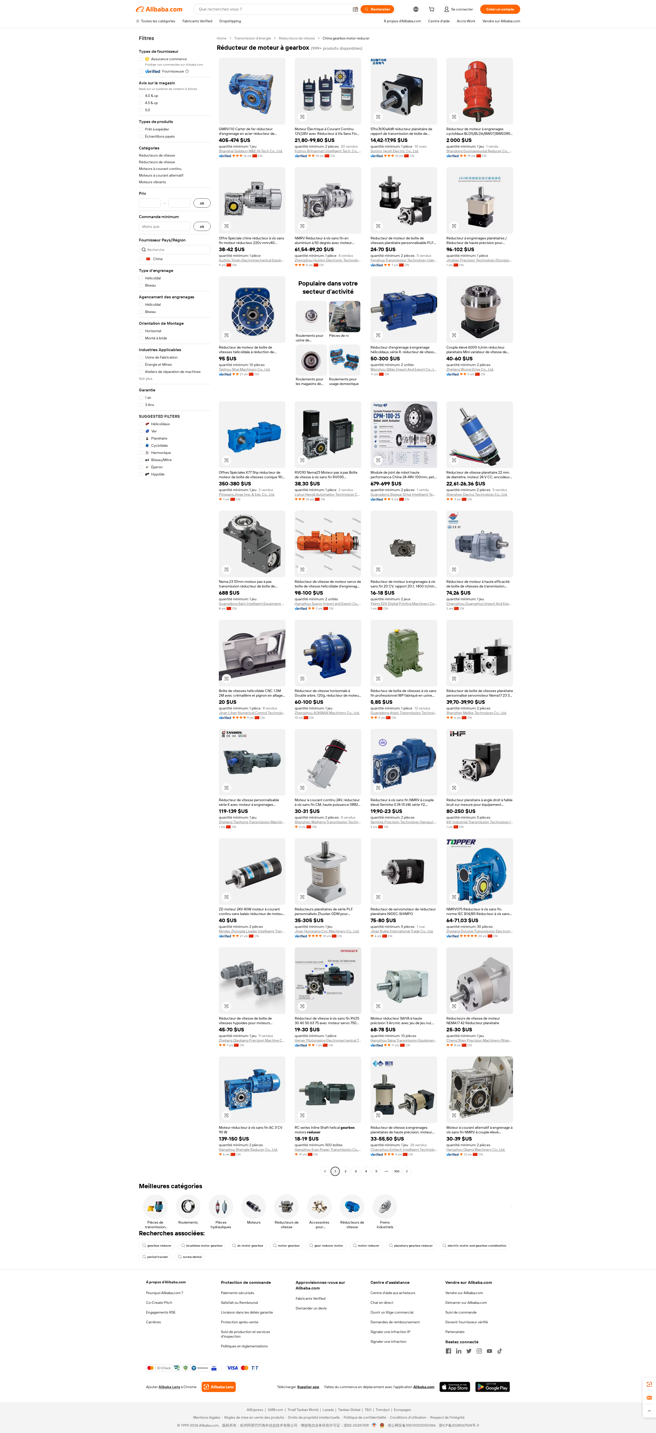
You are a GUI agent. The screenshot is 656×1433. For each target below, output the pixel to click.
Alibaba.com (423, 1387)
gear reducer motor (328, 1245)
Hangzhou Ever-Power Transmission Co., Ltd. (328, 1149)
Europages (402, 1410)
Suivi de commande (461, 1312)
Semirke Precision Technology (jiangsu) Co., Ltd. (404, 822)
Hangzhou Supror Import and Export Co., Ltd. (328, 604)
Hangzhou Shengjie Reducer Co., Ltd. (248, 1149)
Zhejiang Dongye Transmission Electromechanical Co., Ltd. (479, 931)
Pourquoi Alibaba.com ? (164, 1293)
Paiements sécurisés (237, 1293)
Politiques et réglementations (244, 1346)
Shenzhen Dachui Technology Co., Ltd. (476, 494)
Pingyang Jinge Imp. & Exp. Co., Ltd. (247, 494)
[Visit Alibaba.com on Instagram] (479, 1351)
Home (222, 38)
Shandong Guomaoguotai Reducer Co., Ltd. (479, 151)
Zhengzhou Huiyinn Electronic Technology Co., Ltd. (328, 260)
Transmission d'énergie (252, 38)
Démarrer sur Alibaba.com (466, 1302)
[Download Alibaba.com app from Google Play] (492, 1387)
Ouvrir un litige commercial (392, 1312)
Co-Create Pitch (159, 1302)
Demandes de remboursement (395, 1322)
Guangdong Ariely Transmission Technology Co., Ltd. (404, 713)
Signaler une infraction (388, 1341)
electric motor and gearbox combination (477, 1245)
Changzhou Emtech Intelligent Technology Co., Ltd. (404, 1149)
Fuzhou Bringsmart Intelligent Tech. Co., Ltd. (328, 151)
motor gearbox (289, 1245)
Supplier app (308, 1387)
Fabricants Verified (310, 1298)
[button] (355, 9)
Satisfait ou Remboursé (239, 1302)
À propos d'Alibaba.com (166, 1282)
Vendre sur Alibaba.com (464, 1293)
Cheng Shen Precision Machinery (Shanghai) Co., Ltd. (479, 1040)
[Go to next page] (407, 1171)
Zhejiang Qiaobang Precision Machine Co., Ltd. (252, 1040)
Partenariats (455, 1332)
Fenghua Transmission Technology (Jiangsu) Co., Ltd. (404, 260)
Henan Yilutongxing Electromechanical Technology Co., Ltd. (328, 1040)
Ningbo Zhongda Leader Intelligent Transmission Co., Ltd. (252, 931)
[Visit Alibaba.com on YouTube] (489, 1351)
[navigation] (175, 605)
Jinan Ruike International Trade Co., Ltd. (402, 931)
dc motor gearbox (250, 1245)
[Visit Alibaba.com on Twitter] (469, 1351)
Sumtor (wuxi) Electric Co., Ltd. (395, 151)
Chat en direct (382, 1302)
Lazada (328, 1410)
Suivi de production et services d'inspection (245, 1334)
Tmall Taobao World (303, 1410)
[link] (649, 1384)
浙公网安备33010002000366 (412, 1425)
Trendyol (382, 1410)
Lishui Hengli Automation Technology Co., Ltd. (328, 494)
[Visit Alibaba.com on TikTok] (500, 1351)
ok (202, 203)
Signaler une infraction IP (391, 1332)
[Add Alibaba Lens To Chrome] (219, 1387)
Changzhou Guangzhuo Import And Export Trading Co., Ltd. (479, 604)
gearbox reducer (159, 1245)
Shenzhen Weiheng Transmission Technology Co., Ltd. (328, 822)
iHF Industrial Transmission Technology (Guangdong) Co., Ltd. (479, 822)
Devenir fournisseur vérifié (466, 1322)
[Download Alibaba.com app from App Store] (454, 1387)
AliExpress (255, 1410)
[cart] (432, 10)
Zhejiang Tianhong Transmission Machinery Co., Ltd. (252, 822)
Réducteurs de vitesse (297, 38)
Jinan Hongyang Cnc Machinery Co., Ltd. (327, 931)
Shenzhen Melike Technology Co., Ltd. (476, 713)
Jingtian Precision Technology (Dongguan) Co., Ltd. (479, 260)
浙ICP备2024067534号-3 (459, 1425)
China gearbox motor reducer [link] (346, 38)
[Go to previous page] (325, 1171)
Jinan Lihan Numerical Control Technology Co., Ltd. (252, 713)
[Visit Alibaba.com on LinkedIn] (459, 1351)
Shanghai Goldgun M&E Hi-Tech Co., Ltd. (251, 151)
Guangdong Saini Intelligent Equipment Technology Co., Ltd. (252, 604)
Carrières (153, 1322)
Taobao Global (349, 1410)
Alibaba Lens (169, 1387)
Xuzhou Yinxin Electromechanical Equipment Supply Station (252, 260)
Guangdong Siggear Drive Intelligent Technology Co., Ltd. (404, 494)
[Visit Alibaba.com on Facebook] (448, 1351)
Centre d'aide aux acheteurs (393, 1293)
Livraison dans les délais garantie (247, 1312)
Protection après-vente (239, 1322)
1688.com (275, 1410)
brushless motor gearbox (204, 1245)
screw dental (192, 1257)
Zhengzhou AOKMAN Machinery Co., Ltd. (327, 713)
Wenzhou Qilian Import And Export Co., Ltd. (404, 369)
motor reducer (368, 1245)
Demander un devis (311, 1308)
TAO (368, 1410)
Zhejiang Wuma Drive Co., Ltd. (470, 369)
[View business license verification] (374, 1425)
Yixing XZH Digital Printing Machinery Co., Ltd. (404, 604)
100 (396, 1171)
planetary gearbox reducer (413, 1245)
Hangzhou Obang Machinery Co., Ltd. (475, 1149)
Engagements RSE (161, 1312)
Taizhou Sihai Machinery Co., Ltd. (244, 369)
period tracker (157, 1257)
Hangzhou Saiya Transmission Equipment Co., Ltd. (404, 1040)
